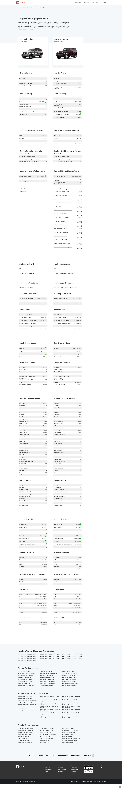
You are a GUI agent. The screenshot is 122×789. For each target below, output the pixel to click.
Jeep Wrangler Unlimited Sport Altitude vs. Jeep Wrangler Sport (49, 697)
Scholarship (73, 771)
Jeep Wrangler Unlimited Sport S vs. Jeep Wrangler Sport (71, 713)
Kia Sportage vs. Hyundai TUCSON (25, 728)
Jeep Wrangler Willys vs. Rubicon (25, 696)
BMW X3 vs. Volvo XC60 (67, 736)
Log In (104, 2)
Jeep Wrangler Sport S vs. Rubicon (25, 710)
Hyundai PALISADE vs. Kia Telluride (70, 730)
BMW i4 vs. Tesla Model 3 (45, 736)
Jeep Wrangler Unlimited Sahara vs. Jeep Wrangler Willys (71, 710)
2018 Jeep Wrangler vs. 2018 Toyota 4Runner (72, 654)
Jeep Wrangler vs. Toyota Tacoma (25, 681)
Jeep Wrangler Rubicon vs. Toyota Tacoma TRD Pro (71, 700)
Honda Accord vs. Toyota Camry (25, 732)
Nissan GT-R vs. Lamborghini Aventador (71, 738)
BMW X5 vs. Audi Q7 (44, 742)
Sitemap (71, 781)
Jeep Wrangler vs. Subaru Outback (47, 681)
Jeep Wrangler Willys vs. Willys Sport (26, 702)
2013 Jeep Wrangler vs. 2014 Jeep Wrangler (49, 658)
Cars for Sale (77, 2)
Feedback (73, 773)
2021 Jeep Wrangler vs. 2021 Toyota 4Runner (72, 656)
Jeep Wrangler (30, 7)
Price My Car (60, 771)
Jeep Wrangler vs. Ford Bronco (24, 671)
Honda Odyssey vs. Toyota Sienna (25, 742)
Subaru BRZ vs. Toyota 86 (23, 736)
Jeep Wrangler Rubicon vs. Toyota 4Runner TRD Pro (27, 705)
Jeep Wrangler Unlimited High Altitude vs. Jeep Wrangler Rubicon (50, 700)
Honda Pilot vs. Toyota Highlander (25, 730)
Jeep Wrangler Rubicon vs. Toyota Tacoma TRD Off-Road (49, 716)
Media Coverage (74, 769)
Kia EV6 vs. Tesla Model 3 (67, 742)
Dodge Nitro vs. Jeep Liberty (24, 683)
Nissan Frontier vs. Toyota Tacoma (48, 734)
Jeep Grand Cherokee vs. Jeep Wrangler (48, 673)
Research (86, 2)
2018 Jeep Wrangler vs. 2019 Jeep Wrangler (27, 660)
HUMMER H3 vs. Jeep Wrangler (24, 677)
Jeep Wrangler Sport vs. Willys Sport (26, 708)
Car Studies (60, 767)
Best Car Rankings (62, 769)
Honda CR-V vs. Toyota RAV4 (46, 738)
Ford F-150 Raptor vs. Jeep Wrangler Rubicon (28, 700)
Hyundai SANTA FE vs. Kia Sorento (47, 728)
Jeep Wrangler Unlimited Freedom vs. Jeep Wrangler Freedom (49, 713)
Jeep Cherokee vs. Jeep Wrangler (47, 679)
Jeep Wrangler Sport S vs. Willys (25, 698)
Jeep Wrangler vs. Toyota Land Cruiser (26, 685)
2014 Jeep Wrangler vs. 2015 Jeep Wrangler (27, 658)
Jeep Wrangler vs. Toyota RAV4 (69, 677)
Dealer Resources (61, 773)
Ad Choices (104, 781)
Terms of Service (77, 781)
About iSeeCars (74, 767)
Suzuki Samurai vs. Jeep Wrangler (69, 673)
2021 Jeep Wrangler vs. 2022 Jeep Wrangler (49, 654)
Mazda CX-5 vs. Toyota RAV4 (68, 728)
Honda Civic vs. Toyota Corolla (24, 734)
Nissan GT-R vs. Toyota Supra (46, 730)
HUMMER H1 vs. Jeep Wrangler (69, 671)
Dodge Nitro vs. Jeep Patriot (68, 675)
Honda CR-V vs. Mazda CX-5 (46, 732)
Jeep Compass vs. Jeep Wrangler (69, 685)
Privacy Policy (83, 781)
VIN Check (94, 2)
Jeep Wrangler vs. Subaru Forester (47, 683)
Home (19, 7)
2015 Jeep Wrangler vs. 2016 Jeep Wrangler (49, 656)
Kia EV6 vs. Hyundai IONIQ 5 (24, 740)
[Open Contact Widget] (120, 787)
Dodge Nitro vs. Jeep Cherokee (69, 681)
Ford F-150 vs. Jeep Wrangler (46, 685)
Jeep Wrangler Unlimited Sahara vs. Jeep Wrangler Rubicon (71, 716)
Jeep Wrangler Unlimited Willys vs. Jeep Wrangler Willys (48, 703)
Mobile (46, 771)
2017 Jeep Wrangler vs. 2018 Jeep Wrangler (27, 656)
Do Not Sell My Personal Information (93, 781)
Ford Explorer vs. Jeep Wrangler (69, 679)
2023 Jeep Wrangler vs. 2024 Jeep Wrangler (27, 654)
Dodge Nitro (24, 7)
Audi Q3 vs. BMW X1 (44, 740)
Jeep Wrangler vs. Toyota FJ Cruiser (25, 679)
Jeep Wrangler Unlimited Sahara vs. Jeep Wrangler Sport (71, 697)
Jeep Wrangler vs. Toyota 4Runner (25, 675)
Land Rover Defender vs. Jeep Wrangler (26, 673)
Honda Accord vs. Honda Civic (68, 732)
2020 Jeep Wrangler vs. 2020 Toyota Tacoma (72, 658)
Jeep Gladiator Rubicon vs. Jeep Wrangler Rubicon (49, 707)
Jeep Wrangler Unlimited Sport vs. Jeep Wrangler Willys (70, 703)
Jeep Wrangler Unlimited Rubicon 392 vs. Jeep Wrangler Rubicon (50, 710)
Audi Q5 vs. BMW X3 (22, 738)
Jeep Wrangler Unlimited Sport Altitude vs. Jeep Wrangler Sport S (71, 707)
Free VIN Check (48, 769)
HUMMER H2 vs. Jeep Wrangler (46, 671)
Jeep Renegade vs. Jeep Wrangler (47, 677)
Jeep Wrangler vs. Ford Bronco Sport (70, 683)
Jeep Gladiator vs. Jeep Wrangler (47, 675)
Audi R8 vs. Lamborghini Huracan (69, 740)
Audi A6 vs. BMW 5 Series (67, 734)
